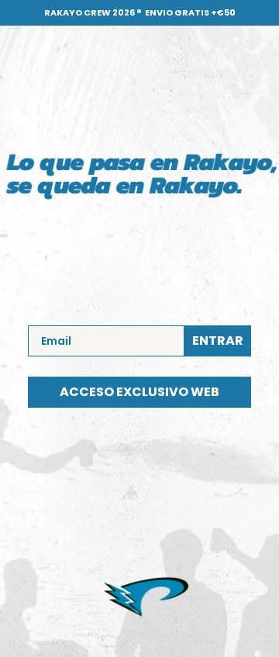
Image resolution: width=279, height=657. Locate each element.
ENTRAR (217, 340)
